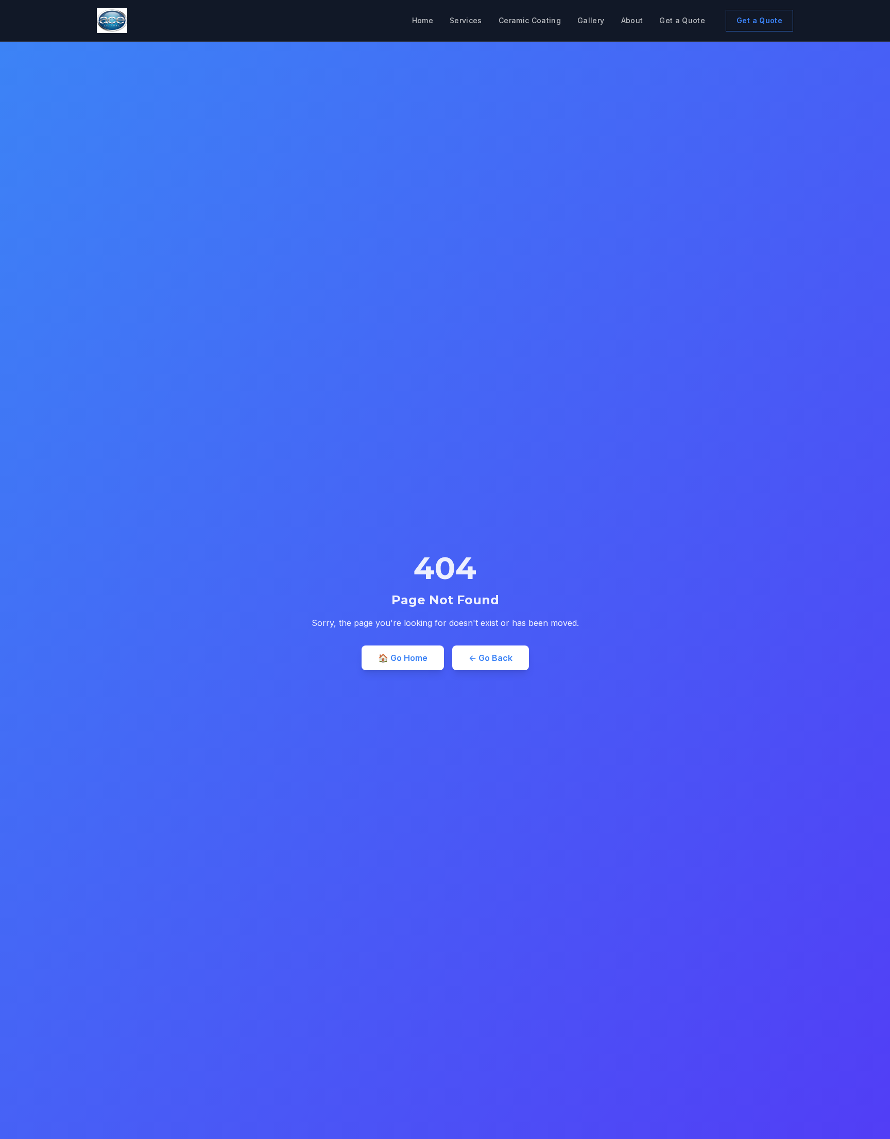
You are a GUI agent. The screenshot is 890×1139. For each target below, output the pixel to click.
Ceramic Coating (530, 20)
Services (466, 20)
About (632, 20)
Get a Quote (682, 20)
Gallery (590, 20)
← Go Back (490, 658)
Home (422, 20)
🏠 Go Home (402, 658)
